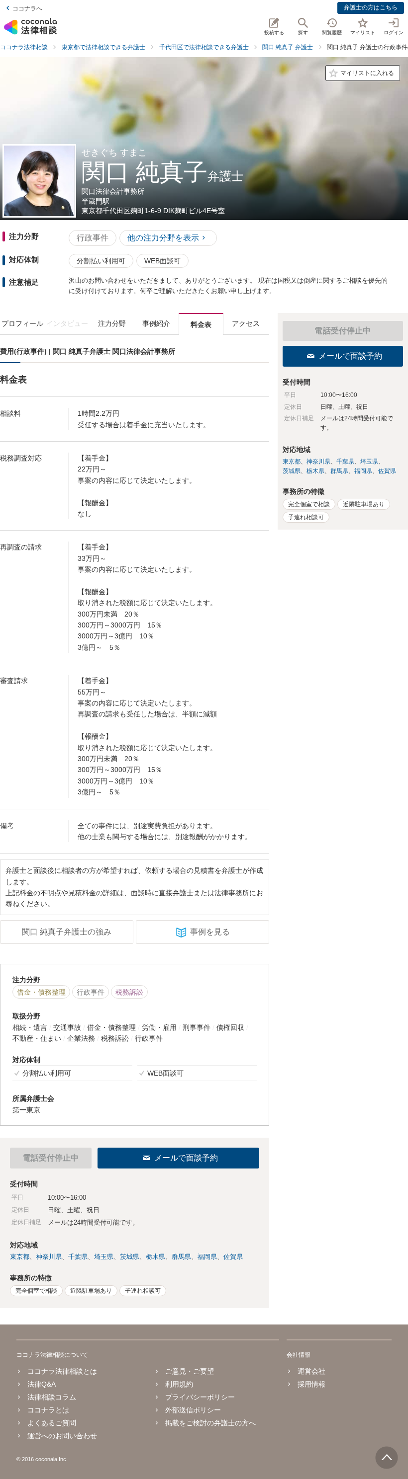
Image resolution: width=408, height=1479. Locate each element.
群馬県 (181, 1256)
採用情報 (311, 1384)
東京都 (19, 1256)
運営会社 (311, 1371)
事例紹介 (156, 323)
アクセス (246, 323)
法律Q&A (41, 1384)
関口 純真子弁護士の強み (66, 932)
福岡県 (207, 1256)
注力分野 (112, 323)
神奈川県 (49, 1256)
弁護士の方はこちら (371, 7)
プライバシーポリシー (200, 1397)
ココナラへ (27, 8)
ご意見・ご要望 (189, 1371)
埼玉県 (103, 1256)
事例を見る (210, 932)
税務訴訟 (129, 992)
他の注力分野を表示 (163, 238)
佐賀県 (233, 1256)
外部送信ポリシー (193, 1410)
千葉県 (78, 1256)
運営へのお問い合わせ (62, 1436)
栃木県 (155, 1256)
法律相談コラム (51, 1397)
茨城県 (129, 1256)
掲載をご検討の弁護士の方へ (210, 1423)
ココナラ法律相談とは (62, 1371)
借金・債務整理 (41, 992)
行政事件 (92, 238)
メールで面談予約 (186, 1158)
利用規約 (179, 1384)
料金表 (201, 324)
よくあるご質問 (51, 1423)
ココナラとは (48, 1410)
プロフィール (22, 323)
